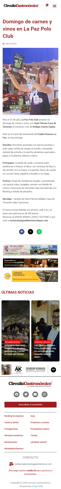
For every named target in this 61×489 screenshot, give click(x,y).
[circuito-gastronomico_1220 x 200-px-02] (30, 369)
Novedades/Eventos (12, 342)
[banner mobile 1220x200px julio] (30, 263)
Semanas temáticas (13, 435)
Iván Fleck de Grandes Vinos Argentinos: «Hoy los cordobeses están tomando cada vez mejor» (45, 351)
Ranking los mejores (14, 416)
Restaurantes (10, 442)
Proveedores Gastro (39, 429)
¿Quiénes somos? (38, 442)
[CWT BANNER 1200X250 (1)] (30, 249)
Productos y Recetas (42, 342)
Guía (32, 416)
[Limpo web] (30, 276)
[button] (54, 5)
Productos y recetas (39, 422)
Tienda (33, 435)
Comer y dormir (11, 422)
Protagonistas (11, 429)
